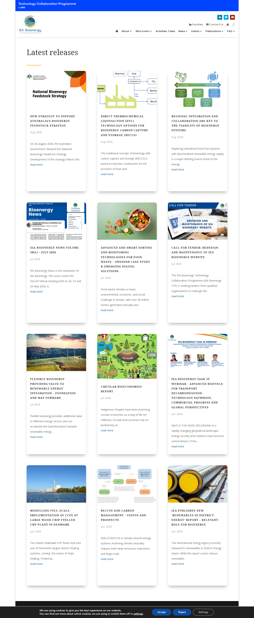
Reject (182, 612)
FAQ (229, 31)
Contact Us (216, 24)
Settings (203, 612)
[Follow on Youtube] (232, 17)
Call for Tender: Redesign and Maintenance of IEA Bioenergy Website (194, 252)
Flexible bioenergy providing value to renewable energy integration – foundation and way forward (53, 388)
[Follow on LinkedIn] (219, 17)
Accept (161, 612)
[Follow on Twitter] (226, 17)
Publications (213, 31)
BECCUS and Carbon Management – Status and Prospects (123, 515)
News (181, 31)
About (125, 31)
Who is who (142, 31)
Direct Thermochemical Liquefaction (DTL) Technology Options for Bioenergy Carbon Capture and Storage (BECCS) (124, 125)
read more (36, 164)
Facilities (197, 24)
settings (138, 614)
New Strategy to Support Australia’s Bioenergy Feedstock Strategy (52, 120)
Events (195, 31)
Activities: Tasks (165, 31)
